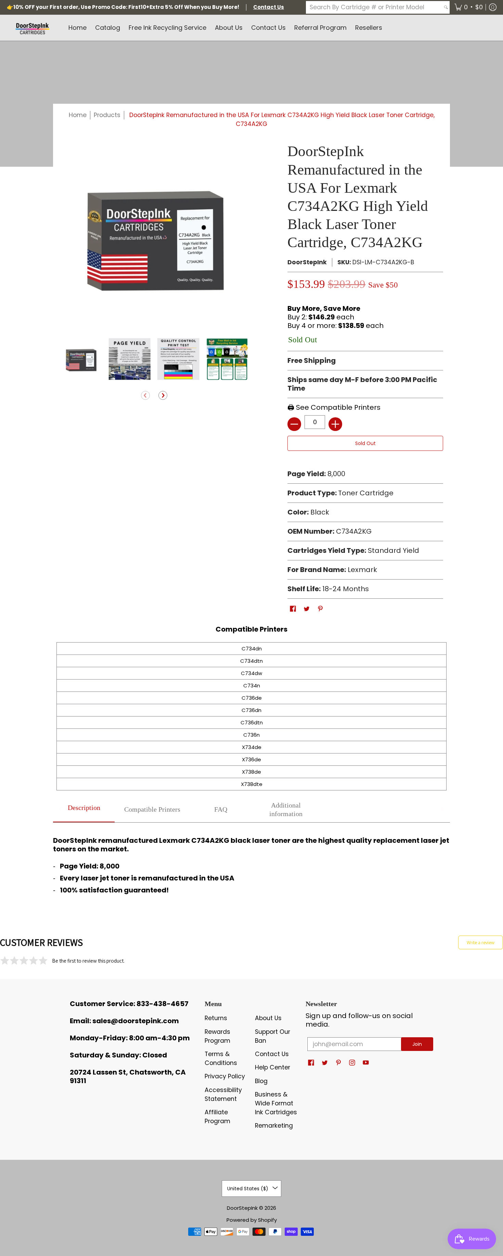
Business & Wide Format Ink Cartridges (276, 1103)
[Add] (335, 424)
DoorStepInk (307, 262)
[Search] (446, 7)
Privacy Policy (225, 1076)
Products (107, 115)
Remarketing (274, 1125)
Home (78, 115)
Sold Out (365, 443)
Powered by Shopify (252, 1219)
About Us (268, 1018)
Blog (261, 1081)
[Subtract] (294, 424)
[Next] (163, 396)
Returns (216, 1018)
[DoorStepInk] (32, 28)
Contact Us (272, 1054)
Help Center (272, 1067)
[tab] (84, 810)
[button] (468, 7)
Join (417, 1044)
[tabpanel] (251, 863)
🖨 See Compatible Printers (334, 407)
